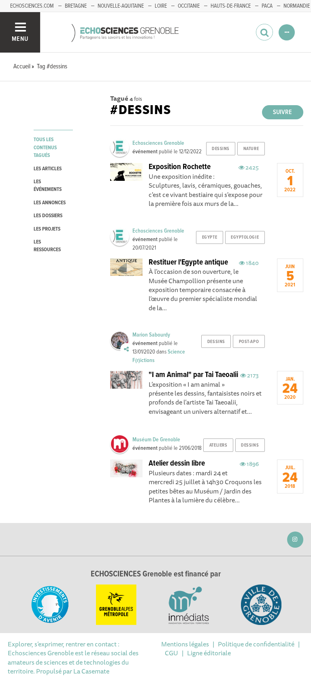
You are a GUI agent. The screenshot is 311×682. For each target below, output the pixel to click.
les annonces (50, 202)
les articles (48, 168)
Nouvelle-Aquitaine (121, 6)
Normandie (296, 6)
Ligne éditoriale (209, 653)
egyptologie (245, 237)
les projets (47, 229)
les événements (48, 185)
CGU (171, 653)
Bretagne (76, 6)
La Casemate (91, 671)
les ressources (47, 246)
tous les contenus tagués (45, 147)
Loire (161, 6)
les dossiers (48, 215)
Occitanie (189, 6)
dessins (221, 149)
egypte (209, 237)
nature (251, 149)
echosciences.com (32, 6)
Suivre (282, 112)
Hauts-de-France (231, 6)
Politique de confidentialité (256, 644)
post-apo (249, 342)
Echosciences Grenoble (158, 143)
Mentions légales (185, 644)
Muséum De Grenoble (156, 439)
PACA (267, 6)
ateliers (218, 445)
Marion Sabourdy (151, 335)
